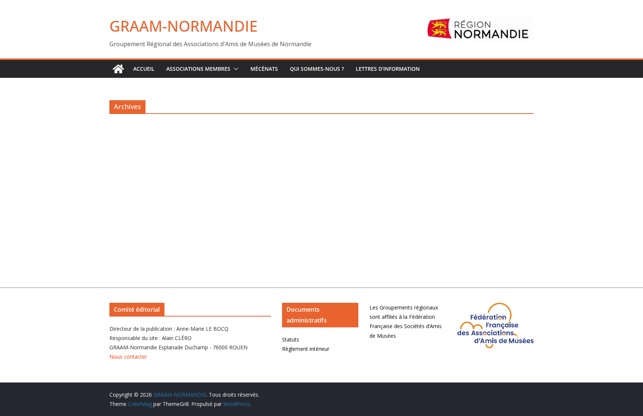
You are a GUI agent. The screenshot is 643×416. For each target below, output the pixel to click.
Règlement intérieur (305, 348)
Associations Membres (198, 68)
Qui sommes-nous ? (317, 68)
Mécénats (264, 68)
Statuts (290, 339)
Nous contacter (128, 356)
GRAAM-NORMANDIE (183, 26)
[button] (234, 69)
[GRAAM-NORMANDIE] (118, 69)
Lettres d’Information (388, 68)
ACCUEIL (143, 68)
